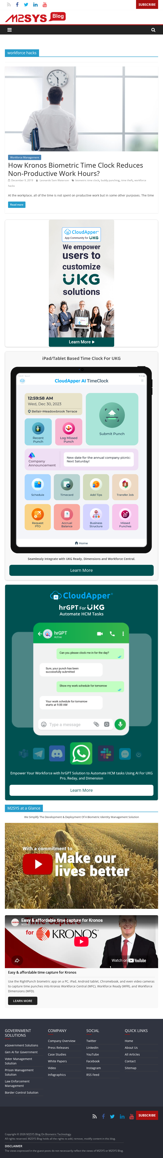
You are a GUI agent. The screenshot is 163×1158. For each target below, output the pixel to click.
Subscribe (147, 4)
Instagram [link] (93, 1068)
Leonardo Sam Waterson (55, 180)
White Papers (57, 1061)
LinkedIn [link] (92, 1048)
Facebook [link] (93, 1061)
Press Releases (58, 1048)
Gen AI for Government (21, 1052)
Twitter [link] (91, 1041)
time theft (127, 180)
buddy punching (110, 180)
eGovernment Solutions (21, 1045)
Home (129, 1041)
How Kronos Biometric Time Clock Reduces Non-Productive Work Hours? (75, 169)
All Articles (132, 1054)
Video (52, 1068)
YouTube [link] (92, 1054)
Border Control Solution (21, 1092)
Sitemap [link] (130, 1068)
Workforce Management (24, 157)
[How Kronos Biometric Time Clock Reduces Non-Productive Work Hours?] (81, 69)
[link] (81, 283)
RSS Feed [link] (92, 1075)
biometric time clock (87, 180)
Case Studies (57, 1054)
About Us (131, 1048)
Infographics (57, 1075)
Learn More (22, 1001)
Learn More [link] (81, 570)
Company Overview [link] (61, 1041)
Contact (130, 1061)
